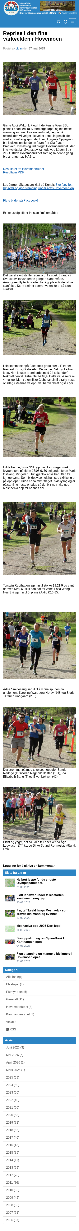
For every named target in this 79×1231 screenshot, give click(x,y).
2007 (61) (12, 1212)
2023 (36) (12, 1092)
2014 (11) (12, 1160)
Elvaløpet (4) (15, 984)
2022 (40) (12, 1100)
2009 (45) (12, 1197)
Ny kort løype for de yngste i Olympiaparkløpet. (36, 881)
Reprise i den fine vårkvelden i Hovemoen (32, 36)
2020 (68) (12, 1115)
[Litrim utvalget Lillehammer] (39, 8)
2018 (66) (12, 1130)
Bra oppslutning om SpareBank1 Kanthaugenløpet (40, 940)
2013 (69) (12, 1167)
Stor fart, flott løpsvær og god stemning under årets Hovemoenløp (38, 186)
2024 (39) (12, 1085)
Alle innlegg (14, 976)
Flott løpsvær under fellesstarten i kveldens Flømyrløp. (40, 896)
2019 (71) (12, 1122)
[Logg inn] (65, 21)
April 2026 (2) (15, 1062)
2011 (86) (12, 1182)
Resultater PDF (13, 172)
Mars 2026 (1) (15, 1070)
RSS (12, 1029)
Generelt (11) (15, 999)
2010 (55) (12, 1190)
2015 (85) (12, 1152)
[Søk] (58, 21)
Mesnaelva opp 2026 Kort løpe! (38, 925)
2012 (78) (12, 1175)
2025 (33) (12, 1077)
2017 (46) (12, 1137)
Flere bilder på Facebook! (20, 200)
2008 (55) (12, 1205)
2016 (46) (12, 1145)
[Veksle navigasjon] (72, 21)
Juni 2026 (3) (15, 1047)
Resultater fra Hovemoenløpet (23, 169)
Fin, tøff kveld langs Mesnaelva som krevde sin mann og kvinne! (42, 912)
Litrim (19, 48)
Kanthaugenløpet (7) (20, 1014)
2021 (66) (12, 1107)
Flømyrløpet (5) (16, 991)
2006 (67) (12, 1220)
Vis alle (11, 1021)
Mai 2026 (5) (14, 1055)
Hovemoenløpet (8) (19, 1006)
